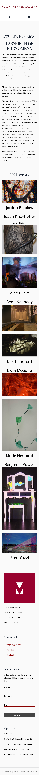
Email (6, 705)
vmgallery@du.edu (13, 645)
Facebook (10, 655)
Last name (8, 696)
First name (8, 687)
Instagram (10, 650)
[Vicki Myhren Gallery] (19, 7)
